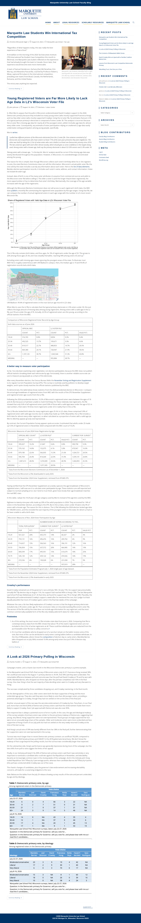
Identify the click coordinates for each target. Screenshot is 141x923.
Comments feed (104, 157)
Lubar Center (50, 107)
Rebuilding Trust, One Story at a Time (110, 69)
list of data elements (81, 167)
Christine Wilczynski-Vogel (18, 42)
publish (14, 190)
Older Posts (88, 907)
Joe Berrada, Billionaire (115, 87)
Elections (41, 107)
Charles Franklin (15, 662)
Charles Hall (102, 87)
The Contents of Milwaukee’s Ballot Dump (111, 53)
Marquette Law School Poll (49, 662)
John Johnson (13, 107)
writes (15, 132)
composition (48, 637)
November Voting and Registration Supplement (72, 380)
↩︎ (49, 629)
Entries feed (102, 155)
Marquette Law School (55, 42)
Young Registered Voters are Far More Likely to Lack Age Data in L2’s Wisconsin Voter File (116, 44)
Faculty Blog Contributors (107, 136)
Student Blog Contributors (107, 142)
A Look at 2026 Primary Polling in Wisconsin (41, 656)
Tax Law (66, 42)
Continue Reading (16, 89)
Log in (101, 152)
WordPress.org (103, 160)
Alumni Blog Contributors (107, 139)
